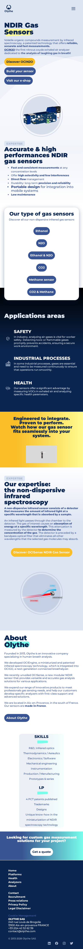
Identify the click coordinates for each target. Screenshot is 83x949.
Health (12, 878)
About (12, 885)
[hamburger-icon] (73, 8)
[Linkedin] (49, 943)
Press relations (18, 900)
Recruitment (16, 896)
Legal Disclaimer (19, 908)
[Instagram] (64, 943)
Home (12, 870)
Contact (13, 893)
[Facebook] (56, 943)
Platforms (14, 874)
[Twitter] (71, 943)
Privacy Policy (17, 904)
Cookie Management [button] (22, 915)
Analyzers (14, 882)
